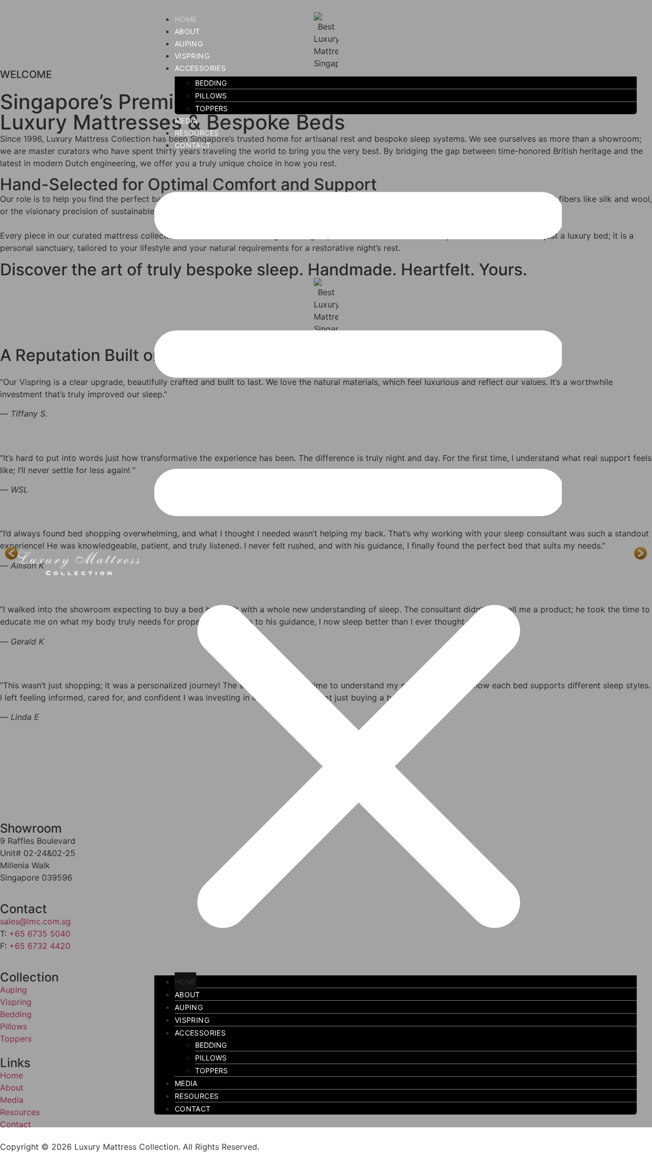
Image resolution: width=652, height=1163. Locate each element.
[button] (395, 562)
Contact (193, 145)
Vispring (192, 55)
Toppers (211, 108)
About (187, 31)
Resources (197, 132)
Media (186, 120)
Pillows (211, 95)
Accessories (200, 68)
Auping (189, 43)
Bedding (211, 83)
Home (186, 19)
